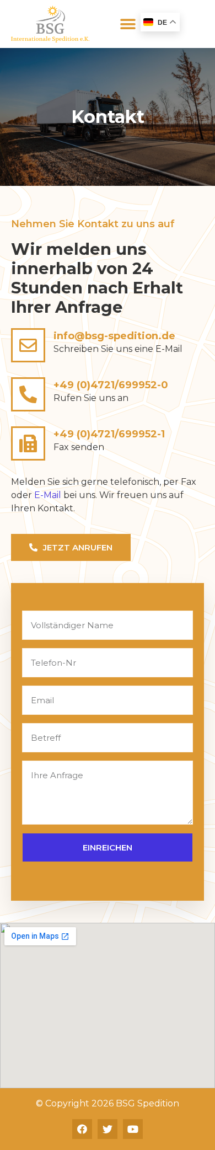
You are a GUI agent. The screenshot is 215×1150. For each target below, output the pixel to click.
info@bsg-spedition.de (114, 336)
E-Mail (47, 495)
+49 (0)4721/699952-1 (109, 434)
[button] (128, 24)
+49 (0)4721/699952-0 (110, 385)
